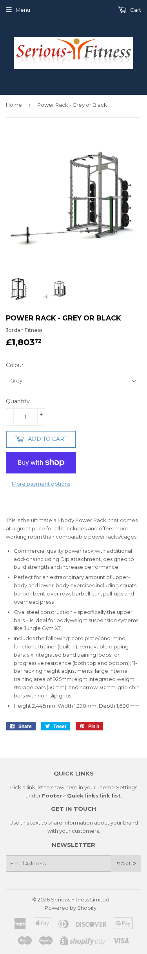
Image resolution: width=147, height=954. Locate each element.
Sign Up (126, 864)
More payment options (41, 484)
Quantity (18, 401)
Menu (23, 10)
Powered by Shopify (70, 908)
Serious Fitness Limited (80, 899)
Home (14, 105)
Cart (135, 10)
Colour (15, 365)
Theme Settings (117, 787)
